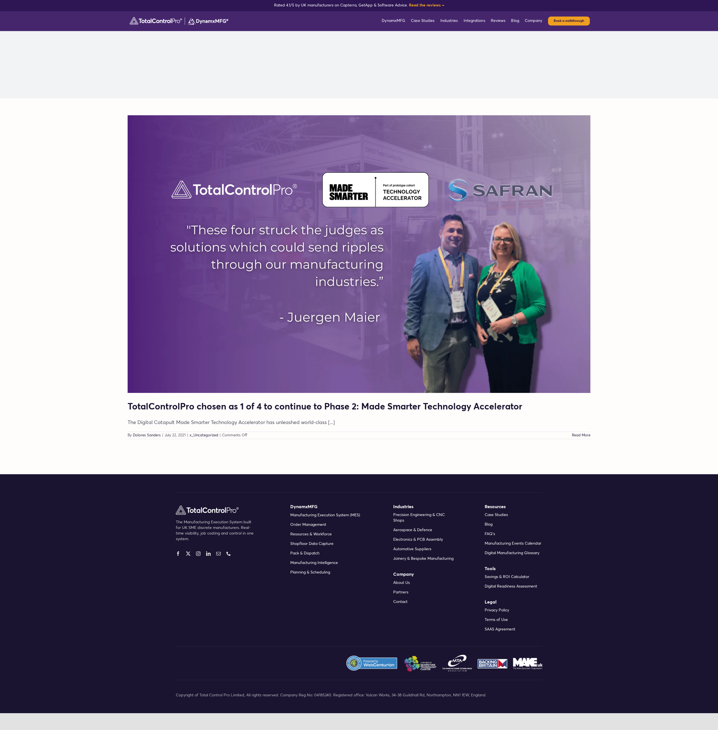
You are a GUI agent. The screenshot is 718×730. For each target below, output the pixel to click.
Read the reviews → (426, 5)
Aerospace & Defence (412, 530)
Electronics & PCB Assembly (418, 540)
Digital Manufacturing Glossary (512, 553)
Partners (400, 592)
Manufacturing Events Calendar (513, 543)
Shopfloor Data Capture (311, 544)
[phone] (228, 553)
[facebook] (178, 553)
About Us (401, 583)
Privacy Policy (497, 610)
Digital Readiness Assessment (511, 586)
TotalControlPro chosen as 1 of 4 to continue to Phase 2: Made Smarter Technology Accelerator (325, 406)
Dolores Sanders (147, 435)
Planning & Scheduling (310, 572)
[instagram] (198, 553)
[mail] (218, 553)
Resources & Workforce (311, 534)
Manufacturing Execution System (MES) (325, 515)
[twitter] (188, 553)
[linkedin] (208, 553)
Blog (489, 524)
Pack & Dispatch (304, 553)
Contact (400, 602)
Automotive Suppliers (412, 549)
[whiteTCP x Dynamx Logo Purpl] (179, 18)
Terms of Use (496, 620)
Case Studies (496, 515)
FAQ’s (490, 534)
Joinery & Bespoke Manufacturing (423, 559)
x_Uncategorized (204, 435)
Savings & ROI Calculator (507, 577)
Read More (581, 435)
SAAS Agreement (500, 629)
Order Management (308, 525)
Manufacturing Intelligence (314, 563)
